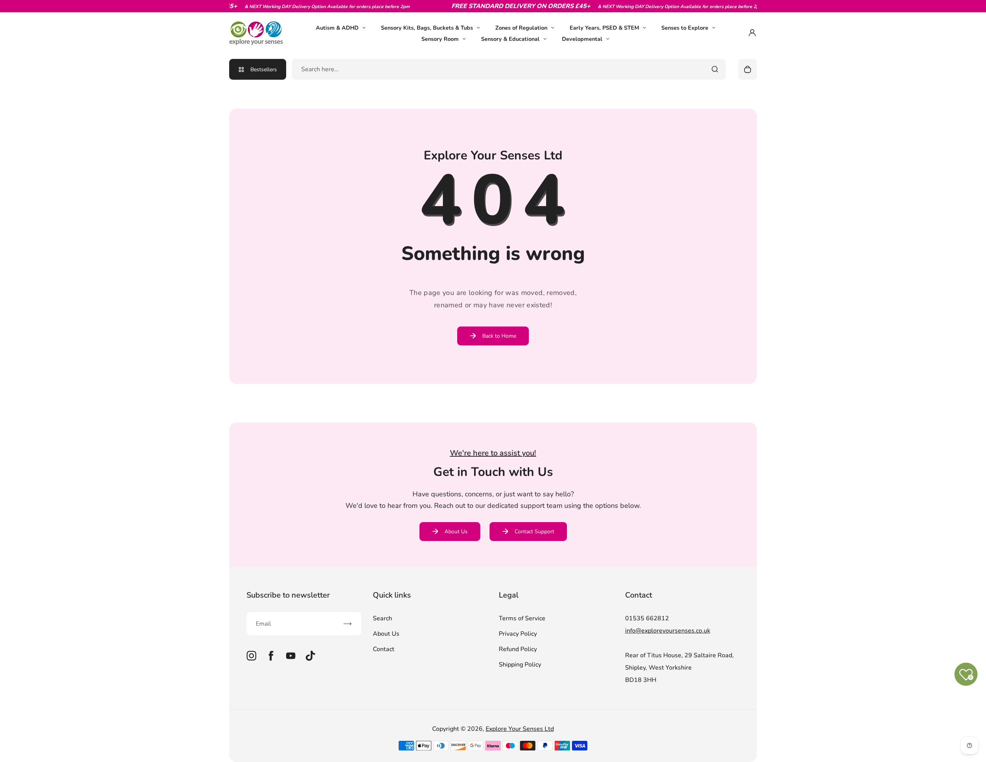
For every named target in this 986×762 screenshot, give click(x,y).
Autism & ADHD (337, 28)
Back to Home (499, 336)
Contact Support (534, 531)
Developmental (582, 39)
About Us (456, 531)
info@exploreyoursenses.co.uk (667, 630)
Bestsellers (263, 69)
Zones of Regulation (521, 28)
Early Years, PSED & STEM (604, 28)
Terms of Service (522, 618)
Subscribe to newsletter (288, 595)
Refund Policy (518, 649)
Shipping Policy (520, 664)
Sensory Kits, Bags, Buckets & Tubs (427, 28)
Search (382, 618)
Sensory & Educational (510, 39)
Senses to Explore (684, 28)
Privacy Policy (518, 634)
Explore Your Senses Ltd (520, 729)
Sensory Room (440, 39)
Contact (383, 649)
